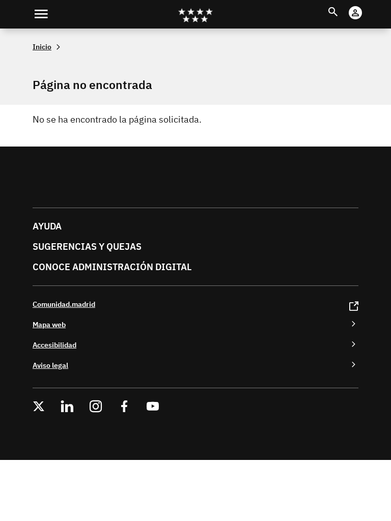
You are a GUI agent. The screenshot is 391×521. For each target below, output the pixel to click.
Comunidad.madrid (64, 304)
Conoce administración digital (112, 267)
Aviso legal (50, 365)
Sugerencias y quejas (87, 246)
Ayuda (47, 226)
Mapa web (49, 324)
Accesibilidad (54, 345)
